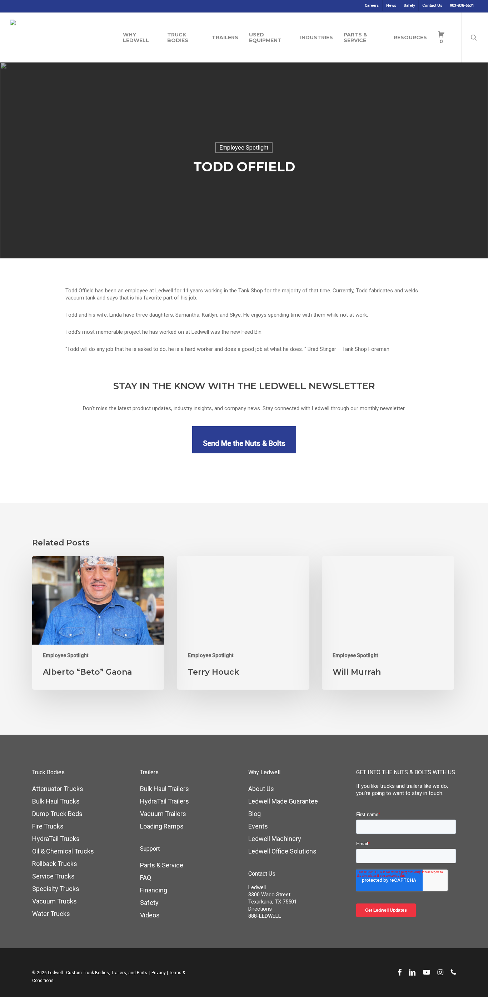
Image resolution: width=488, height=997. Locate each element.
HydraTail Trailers (164, 801)
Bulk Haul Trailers (164, 788)
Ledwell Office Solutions (282, 851)
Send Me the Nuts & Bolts (244, 443)
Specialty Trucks (55, 888)
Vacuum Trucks (54, 901)
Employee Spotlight (243, 147)
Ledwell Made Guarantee (283, 801)
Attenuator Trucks (57, 788)
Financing (153, 890)
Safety (149, 902)
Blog (254, 813)
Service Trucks (53, 876)
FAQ (145, 877)
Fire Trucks (48, 826)
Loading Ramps (162, 826)
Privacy (158, 972)
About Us (261, 788)
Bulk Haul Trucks (56, 801)
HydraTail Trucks (56, 838)
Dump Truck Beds (57, 813)
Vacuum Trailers (163, 813)
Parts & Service (161, 865)
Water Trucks (51, 913)
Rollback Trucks (54, 863)
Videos (150, 915)
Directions (260, 909)
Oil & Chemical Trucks (63, 851)
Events (258, 826)
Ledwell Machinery (274, 838)
